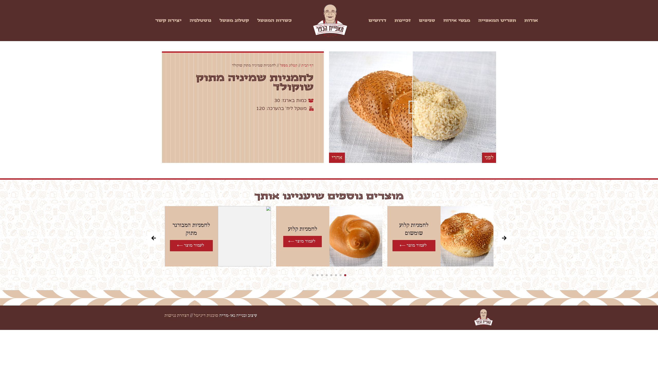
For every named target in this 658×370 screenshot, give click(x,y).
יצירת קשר (168, 20)
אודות (531, 20)
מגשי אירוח (456, 20)
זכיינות (403, 20)
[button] (345, 275)
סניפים (427, 20)
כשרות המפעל (274, 20)
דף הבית (307, 65)
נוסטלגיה (200, 20)
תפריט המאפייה (497, 20)
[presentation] (153, 238)
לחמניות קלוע (302, 229)
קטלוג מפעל (234, 20)
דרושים (377, 20)
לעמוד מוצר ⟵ (413, 245)
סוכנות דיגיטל (206, 315)
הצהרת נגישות (176, 315)
